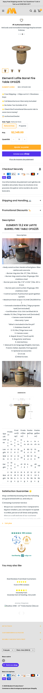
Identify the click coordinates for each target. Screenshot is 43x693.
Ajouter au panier (21, 147)
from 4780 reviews (21, 585)
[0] (39, 11)
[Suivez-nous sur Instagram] (3, 660)
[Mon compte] (35, 11)
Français (6, 650)
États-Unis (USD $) (23, 650)
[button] (19, 613)
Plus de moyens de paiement (21, 159)
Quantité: (6, 139)
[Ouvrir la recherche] (31, 11)
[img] (21, 581)
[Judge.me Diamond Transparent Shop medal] (16, 540)
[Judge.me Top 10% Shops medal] (21, 548)
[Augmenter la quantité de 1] (24, 139)
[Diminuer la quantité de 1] (13, 139)
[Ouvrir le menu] (3, 11)
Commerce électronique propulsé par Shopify (19, 688)
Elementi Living (8, 87)
